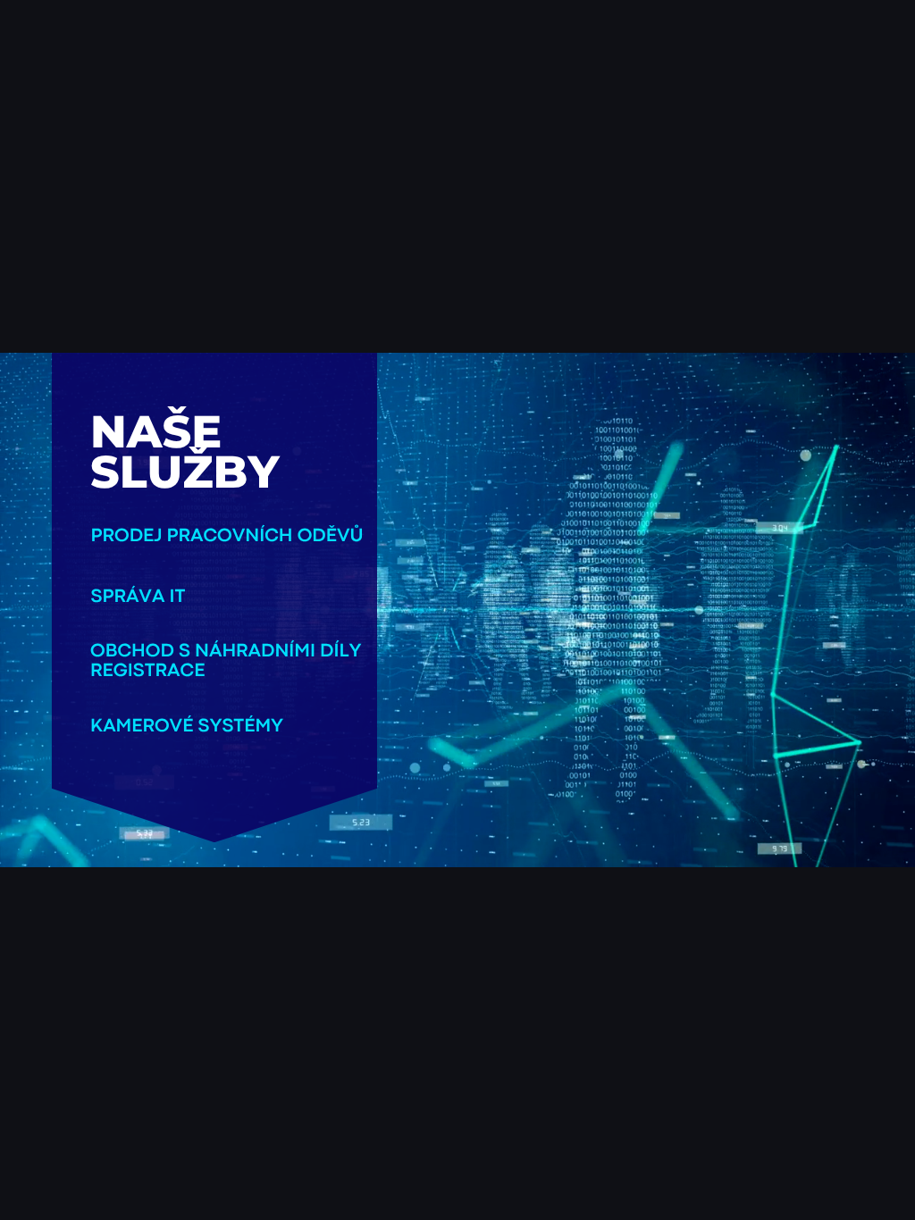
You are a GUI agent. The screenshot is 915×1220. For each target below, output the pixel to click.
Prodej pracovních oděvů (227, 536)
